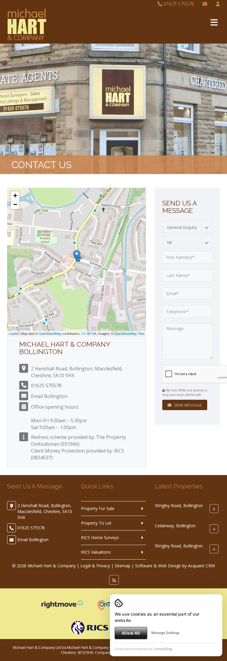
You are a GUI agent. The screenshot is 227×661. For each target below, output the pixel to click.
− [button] (15, 204)
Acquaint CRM (201, 565)
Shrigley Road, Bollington (179, 505)
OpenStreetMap (50, 333)
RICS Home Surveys (100, 537)
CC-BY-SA (88, 333)
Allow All (131, 632)
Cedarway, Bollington (175, 525)
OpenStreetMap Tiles (129, 333)
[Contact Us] (218, 4)
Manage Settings (165, 632)
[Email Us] (204, 4)
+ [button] (15, 195)
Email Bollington (49, 396)
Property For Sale (97, 508)
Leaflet (14, 333)
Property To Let (96, 523)
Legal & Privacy (95, 565)
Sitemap (122, 565)
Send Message (187, 405)
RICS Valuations (96, 552)
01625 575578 (178, 4)
